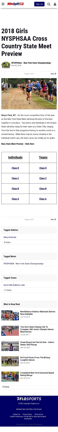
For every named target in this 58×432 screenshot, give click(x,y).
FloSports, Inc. (35, 404)
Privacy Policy (27, 414)
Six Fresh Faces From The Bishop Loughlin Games (35, 358)
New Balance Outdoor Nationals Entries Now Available (37, 313)
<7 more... (8, 290)
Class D (15, 168)
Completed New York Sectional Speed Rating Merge (37, 374)
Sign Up (39, 4)
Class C (15, 178)
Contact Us (16, 414)
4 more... (6, 387)
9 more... (8, 242)
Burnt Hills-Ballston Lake (14, 285)
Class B (15, 188)
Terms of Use (39, 414)
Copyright (27, 404)
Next (53, 74)
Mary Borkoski (10, 237)
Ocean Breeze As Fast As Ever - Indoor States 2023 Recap (37, 343)
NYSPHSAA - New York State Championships (31, 63)
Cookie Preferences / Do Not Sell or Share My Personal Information (28, 418)
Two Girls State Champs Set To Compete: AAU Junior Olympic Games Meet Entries (37, 329)
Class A (15, 198)
